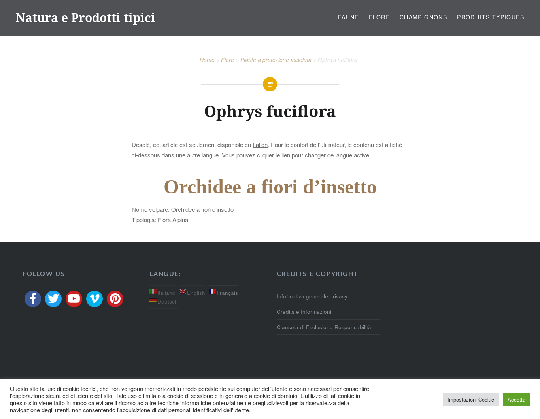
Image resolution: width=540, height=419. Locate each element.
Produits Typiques (490, 17)
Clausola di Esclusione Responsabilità (324, 327)
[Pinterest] (115, 299)
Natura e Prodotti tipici (85, 17)
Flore (379, 17)
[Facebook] (33, 299)
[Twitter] (53, 299)
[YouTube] (74, 299)
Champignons (423, 17)
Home (207, 60)
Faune (348, 17)
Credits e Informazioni (304, 311)
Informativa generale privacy (312, 296)
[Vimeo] (94, 299)
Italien (260, 144)
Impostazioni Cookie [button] (470, 399)
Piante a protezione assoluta (276, 60)
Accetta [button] (516, 399)
